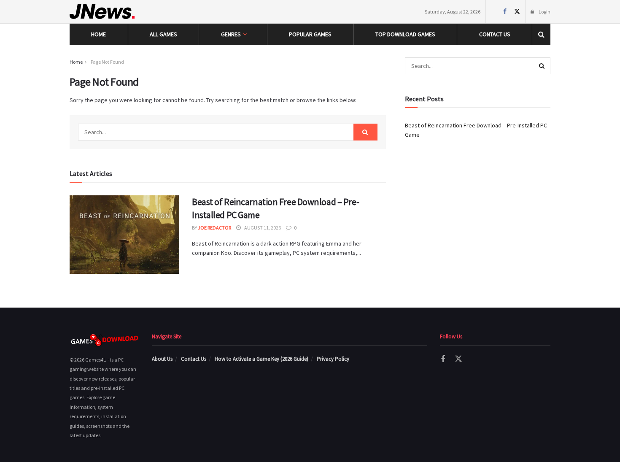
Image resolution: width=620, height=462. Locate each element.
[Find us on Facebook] (504, 11)
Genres (231, 34)
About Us (162, 358)
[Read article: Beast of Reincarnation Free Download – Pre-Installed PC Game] (124, 234)
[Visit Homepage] (102, 11)
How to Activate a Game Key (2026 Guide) (261, 358)
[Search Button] (541, 34)
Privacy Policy (333, 358)
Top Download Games (405, 34)
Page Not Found (107, 62)
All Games (163, 34)
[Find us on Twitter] (517, 11)
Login (544, 11)
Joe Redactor (214, 227)
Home (98, 34)
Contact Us (494, 34)
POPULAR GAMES (310, 34)
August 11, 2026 (262, 227)
